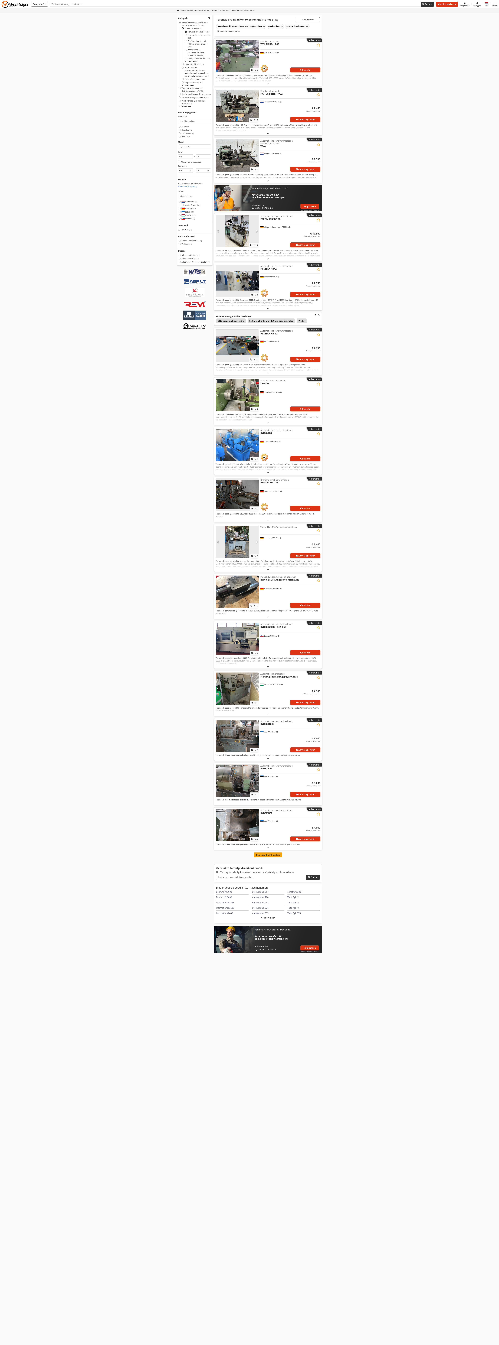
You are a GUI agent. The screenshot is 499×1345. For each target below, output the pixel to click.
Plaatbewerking (194, 64)
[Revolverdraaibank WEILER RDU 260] (237, 56)
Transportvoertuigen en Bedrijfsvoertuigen (193, 89)
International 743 (260, 902)
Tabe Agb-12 (293, 897)
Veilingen (187, 244)
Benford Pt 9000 (224, 897)
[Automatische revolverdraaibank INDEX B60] (237, 445)
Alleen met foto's (190, 255)
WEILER (186, 136)
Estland (189, 212)
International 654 (260, 891)
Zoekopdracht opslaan (268, 855)
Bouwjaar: (182, 166)
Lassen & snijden (195, 79)
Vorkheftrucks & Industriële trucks (193, 102)
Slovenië (190, 218)
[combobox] (195, 196)
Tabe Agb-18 (293, 907)
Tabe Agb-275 (294, 913)
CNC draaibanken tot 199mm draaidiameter (197, 44)
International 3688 (225, 907)
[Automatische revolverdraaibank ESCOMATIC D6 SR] (237, 231)
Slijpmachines (193, 82)
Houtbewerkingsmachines (196, 94)
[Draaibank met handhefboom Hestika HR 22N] (237, 495)
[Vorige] (218, 56)
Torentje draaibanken (199, 32)
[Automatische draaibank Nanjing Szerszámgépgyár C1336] (237, 689)
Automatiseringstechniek (195, 97)
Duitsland (190, 208)
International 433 (224, 913)
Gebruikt (186, 229)
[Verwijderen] (263, 26)
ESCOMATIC (188, 133)
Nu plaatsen (310, 206)
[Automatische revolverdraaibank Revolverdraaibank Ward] (237, 155)
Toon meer (269, 917)
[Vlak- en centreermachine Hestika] (237, 395)
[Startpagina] (178, 10)
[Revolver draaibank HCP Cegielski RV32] (237, 106)
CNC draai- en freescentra (199, 36)
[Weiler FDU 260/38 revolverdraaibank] (237, 542)
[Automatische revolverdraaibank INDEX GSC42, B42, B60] (237, 639)
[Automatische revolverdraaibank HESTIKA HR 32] (237, 346)
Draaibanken (193, 28)
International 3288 (225, 902)
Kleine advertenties (192, 240)
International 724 (260, 897)
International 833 (260, 913)
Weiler (301, 321)
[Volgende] (256, 56)
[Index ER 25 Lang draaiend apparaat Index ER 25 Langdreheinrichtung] (237, 592)
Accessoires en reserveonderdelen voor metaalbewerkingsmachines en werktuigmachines (197, 71)
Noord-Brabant (192, 205)
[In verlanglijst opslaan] (318, 45)
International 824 (260, 907)
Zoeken (428, 4)
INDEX (185, 126)
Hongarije (190, 215)
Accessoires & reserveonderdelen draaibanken (196, 52)
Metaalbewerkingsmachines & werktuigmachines (195, 24)
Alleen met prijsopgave (191, 162)
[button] (494, 4)
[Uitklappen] (268, 84)
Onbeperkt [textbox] (186, 196)
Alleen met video (190, 258)
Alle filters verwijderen (229, 31)
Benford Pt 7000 (224, 891)
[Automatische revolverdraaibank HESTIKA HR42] (237, 281)
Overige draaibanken (199, 58)
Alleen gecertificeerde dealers (196, 262)
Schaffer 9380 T (295, 891)
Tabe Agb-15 (293, 902)
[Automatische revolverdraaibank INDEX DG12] (237, 736)
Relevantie (308, 19)
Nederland (187, 186)
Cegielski (187, 130)
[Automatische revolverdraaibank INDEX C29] (237, 781)
